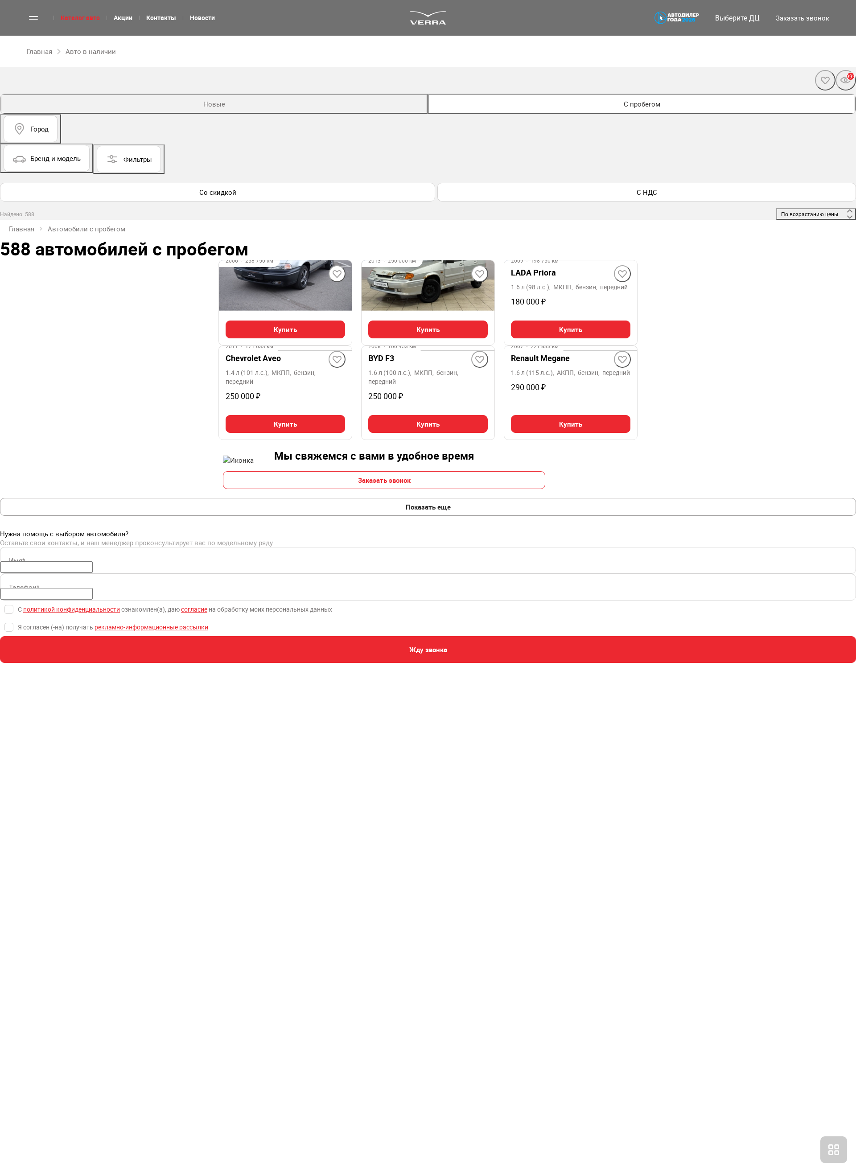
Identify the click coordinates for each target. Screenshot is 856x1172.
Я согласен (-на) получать (113, 627)
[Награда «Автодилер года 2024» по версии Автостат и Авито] (676, 18)
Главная (21, 228)
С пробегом (642, 103)
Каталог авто (80, 17)
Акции (123, 17)
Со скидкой (217, 192)
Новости (202, 17)
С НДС (647, 192)
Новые (214, 103)
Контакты (161, 17)
